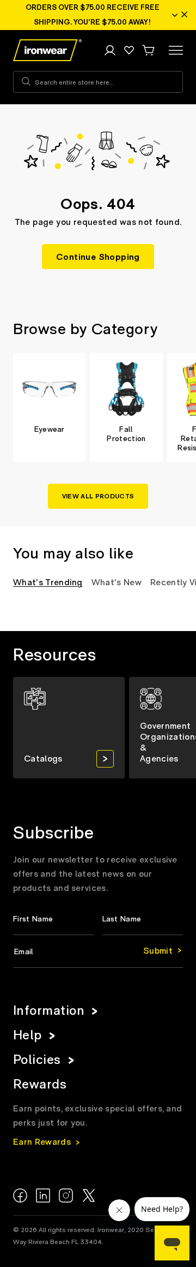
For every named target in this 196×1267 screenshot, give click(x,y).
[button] (148, 50)
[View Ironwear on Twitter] (89, 1195)
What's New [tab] (116, 582)
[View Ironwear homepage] (47, 50)
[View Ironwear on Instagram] (66, 1195)
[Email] (98, 952)
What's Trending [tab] (48, 582)
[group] (49, 407)
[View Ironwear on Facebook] (20, 1195)
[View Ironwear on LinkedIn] (43, 1195)
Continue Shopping (98, 257)
